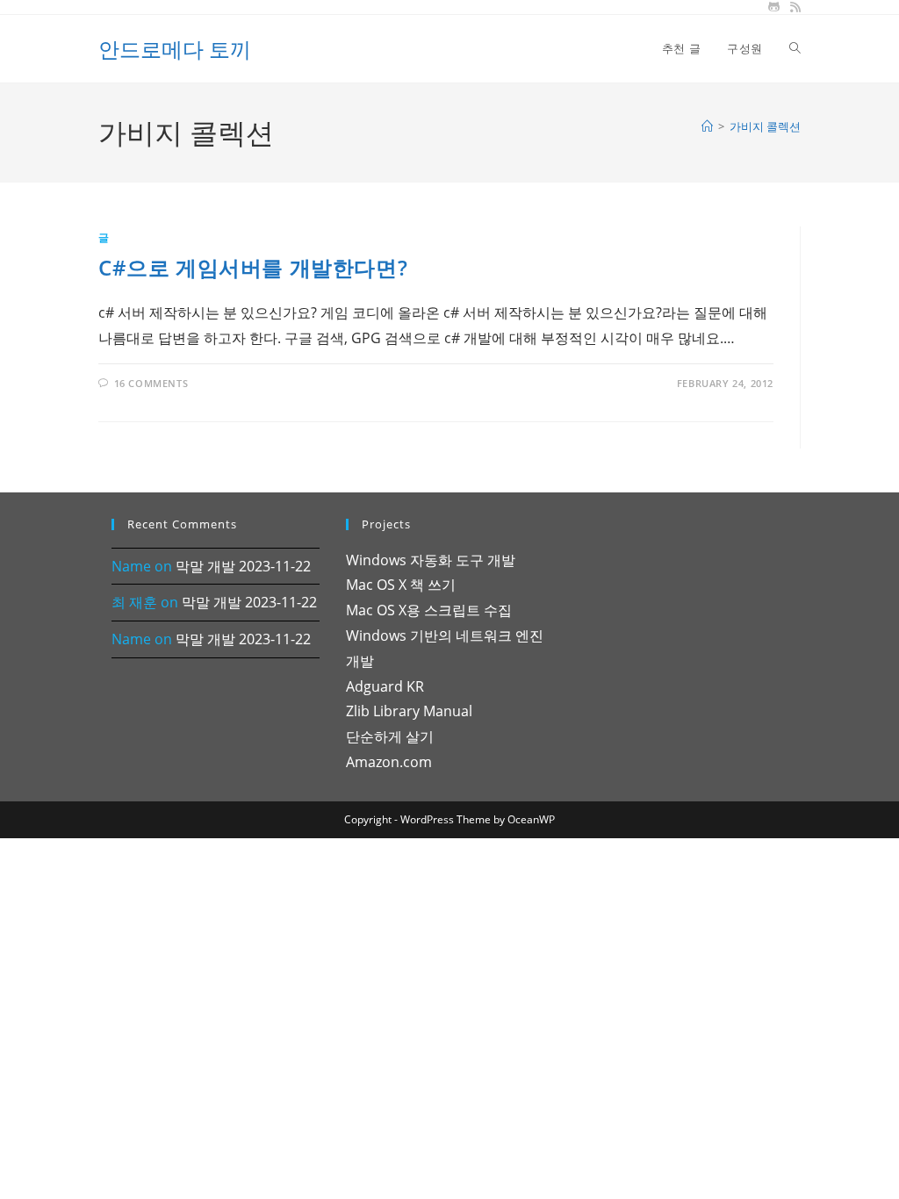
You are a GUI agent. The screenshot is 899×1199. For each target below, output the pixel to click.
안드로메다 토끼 (174, 48)
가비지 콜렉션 (765, 126)
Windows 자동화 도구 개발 (430, 560)
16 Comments (151, 383)
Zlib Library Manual (409, 711)
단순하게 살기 (390, 736)
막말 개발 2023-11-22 (243, 566)
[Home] (707, 126)
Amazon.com (389, 762)
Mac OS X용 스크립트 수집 (429, 610)
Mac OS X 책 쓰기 (401, 584)
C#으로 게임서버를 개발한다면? (252, 267)
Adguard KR (385, 686)
